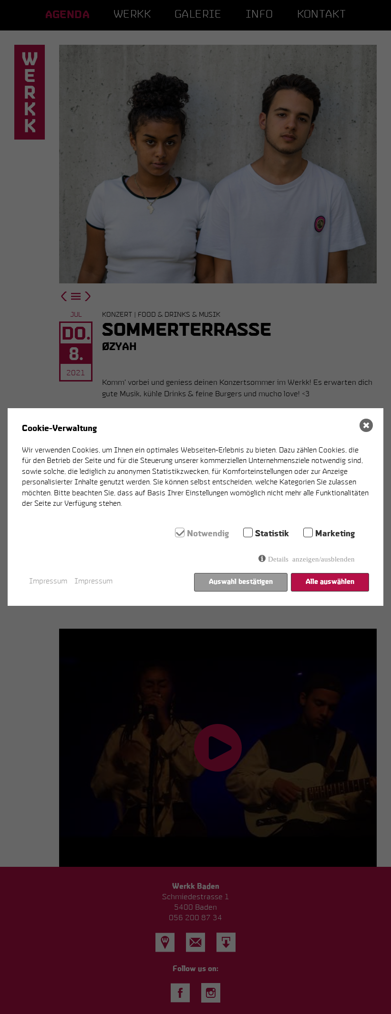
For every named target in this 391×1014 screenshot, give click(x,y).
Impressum (48, 581)
